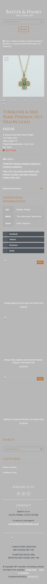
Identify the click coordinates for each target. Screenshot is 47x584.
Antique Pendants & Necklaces (27, 164)
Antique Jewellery (19, 41)
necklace (6, 174)
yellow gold (15, 177)
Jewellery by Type (10, 472)
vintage (6, 177)
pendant (14, 174)
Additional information (12, 188)
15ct (10, 171)
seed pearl (23, 174)
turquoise (33, 174)
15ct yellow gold (20, 171)
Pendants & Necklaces (12, 167)
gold (37, 171)
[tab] (23, 188)
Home (8, 41)
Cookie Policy (31, 570)
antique (31, 171)
